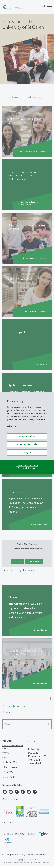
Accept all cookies (27, 436)
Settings (26, 452)
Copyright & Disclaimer (27, 468)
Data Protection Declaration (27, 465)
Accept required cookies (27, 444)
